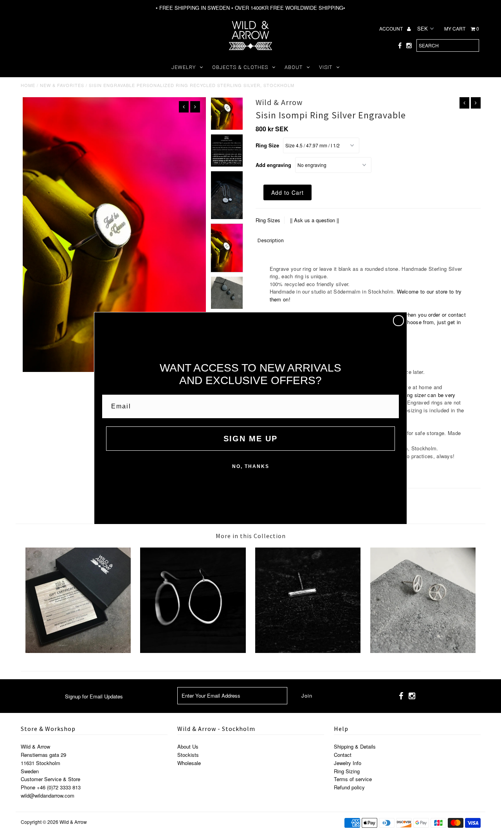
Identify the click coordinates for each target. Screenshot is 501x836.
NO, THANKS (250, 466)
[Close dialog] (398, 320)
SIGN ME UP (250, 438)
